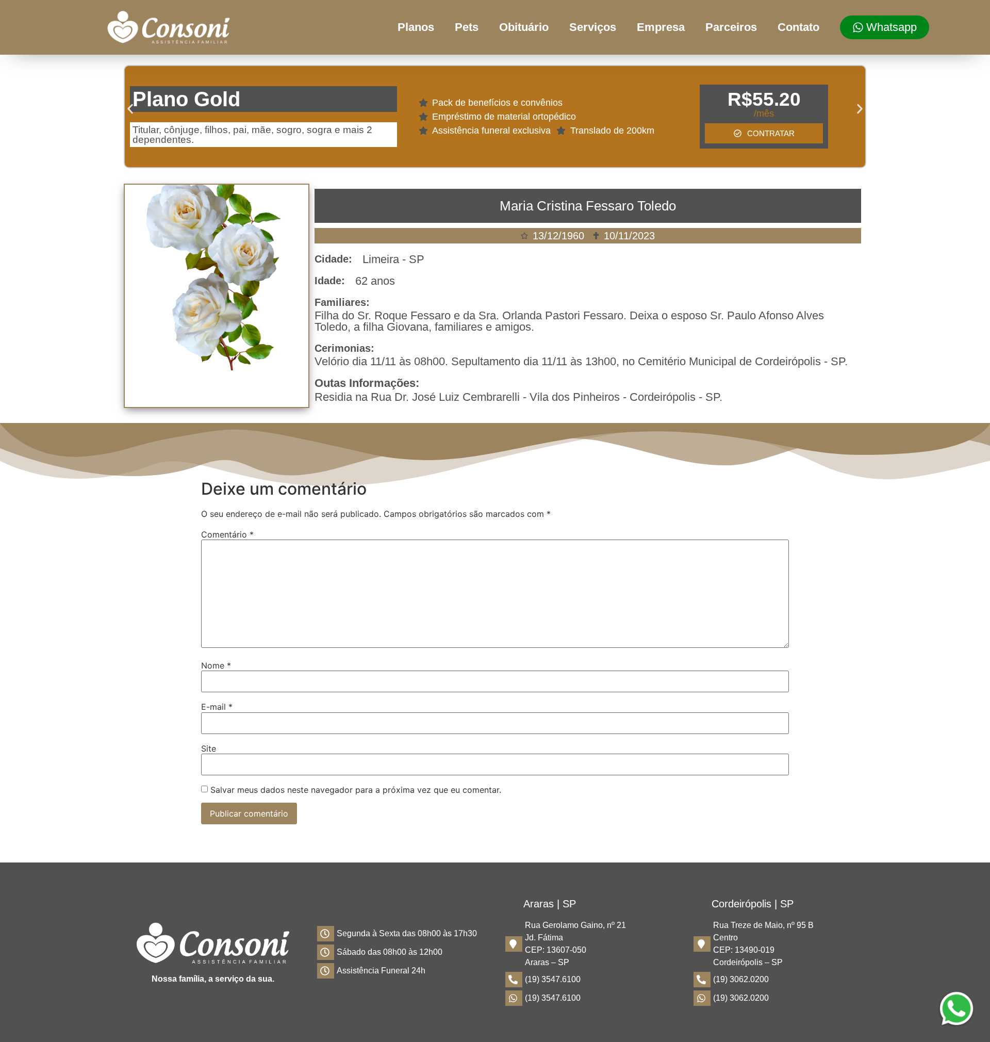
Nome (216, 665)
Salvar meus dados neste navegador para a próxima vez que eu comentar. (355, 790)
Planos (416, 27)
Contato (798, 27)
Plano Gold (186, 99)
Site (208, 748)
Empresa (661, 27)
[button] (130, 109)
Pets (466, 27)
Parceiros (731, 27)
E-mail (217, 707)
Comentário (227, 534)
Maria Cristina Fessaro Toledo (588, 206)
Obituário (524, 27)
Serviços (592, 27)
